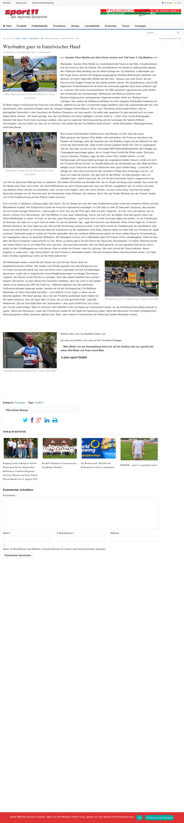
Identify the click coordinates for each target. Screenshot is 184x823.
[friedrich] (140, 15)
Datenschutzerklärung (43, 3)
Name (7, 533)
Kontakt (6, 3)
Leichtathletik (92, 26)
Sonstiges (140, 26)
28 (42, 38)
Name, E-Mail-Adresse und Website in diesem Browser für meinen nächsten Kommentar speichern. (54, 549)
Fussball (21, 26)
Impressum (21, 3)
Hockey (75, 26)
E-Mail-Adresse (65, 533)
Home (17, 38)
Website (115, 533)
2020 (24, 38)
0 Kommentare (44, 52)
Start (8, 26)
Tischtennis (59, 26)
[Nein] (179, 817)
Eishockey (110, 26)
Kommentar (10, 495)
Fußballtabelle (39, 26)
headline (39, 402)
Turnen (126, 26)
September (33, 38)
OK (139, 817)
